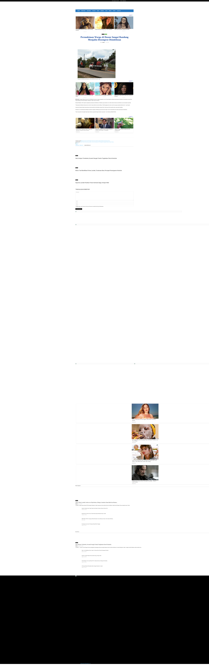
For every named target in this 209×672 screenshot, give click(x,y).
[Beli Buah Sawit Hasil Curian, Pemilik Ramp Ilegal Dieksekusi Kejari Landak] (78, 515)
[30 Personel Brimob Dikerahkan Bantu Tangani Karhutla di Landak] (78, 567)
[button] (127, 0)
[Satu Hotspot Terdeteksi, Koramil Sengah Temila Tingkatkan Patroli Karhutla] (104, 152)
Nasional (89, 10)
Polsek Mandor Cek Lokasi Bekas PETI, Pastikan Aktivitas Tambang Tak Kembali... (95, 560)
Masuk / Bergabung (123, 0)
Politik (93, 10)
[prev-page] (76, 185)
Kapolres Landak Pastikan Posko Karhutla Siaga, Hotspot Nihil (92, 182)
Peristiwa (83, 10)
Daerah (102, 10)
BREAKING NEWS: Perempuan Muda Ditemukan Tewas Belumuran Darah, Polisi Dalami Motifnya (97, 518)
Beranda (76, 13)
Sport (114, 10)
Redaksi (78, 669)
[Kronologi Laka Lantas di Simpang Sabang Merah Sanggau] (78, 525)
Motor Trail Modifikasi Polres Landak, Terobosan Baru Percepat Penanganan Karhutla (98, 170)
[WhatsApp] (108, 45)
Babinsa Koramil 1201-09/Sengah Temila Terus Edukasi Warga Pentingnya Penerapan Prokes (95, 140)
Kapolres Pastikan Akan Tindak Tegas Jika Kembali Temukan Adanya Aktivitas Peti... (95, 508)
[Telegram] (110, 45)
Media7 (103, 42)
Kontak (78, 666)
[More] (113, 45)
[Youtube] (133, 1)
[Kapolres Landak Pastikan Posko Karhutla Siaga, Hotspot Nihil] (104, 176)
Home (78, 10)
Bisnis (110, 10)
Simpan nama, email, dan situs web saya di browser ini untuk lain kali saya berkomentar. (90, 206)
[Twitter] (105, 45)
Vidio (98, 10)
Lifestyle (119, 10)
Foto (106, 10)
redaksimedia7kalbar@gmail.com (85, 663)
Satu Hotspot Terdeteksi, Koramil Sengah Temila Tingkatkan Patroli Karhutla (96, 158)
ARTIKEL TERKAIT (79, 145)
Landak (106, 34)
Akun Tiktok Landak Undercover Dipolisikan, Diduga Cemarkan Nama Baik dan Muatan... (96, 502)
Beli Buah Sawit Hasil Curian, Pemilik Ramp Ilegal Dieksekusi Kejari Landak (94, 513)
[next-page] (78, 185)
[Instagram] (131, 1)
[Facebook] (129, 1)
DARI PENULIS (87, 145)
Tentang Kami (79, 670)
